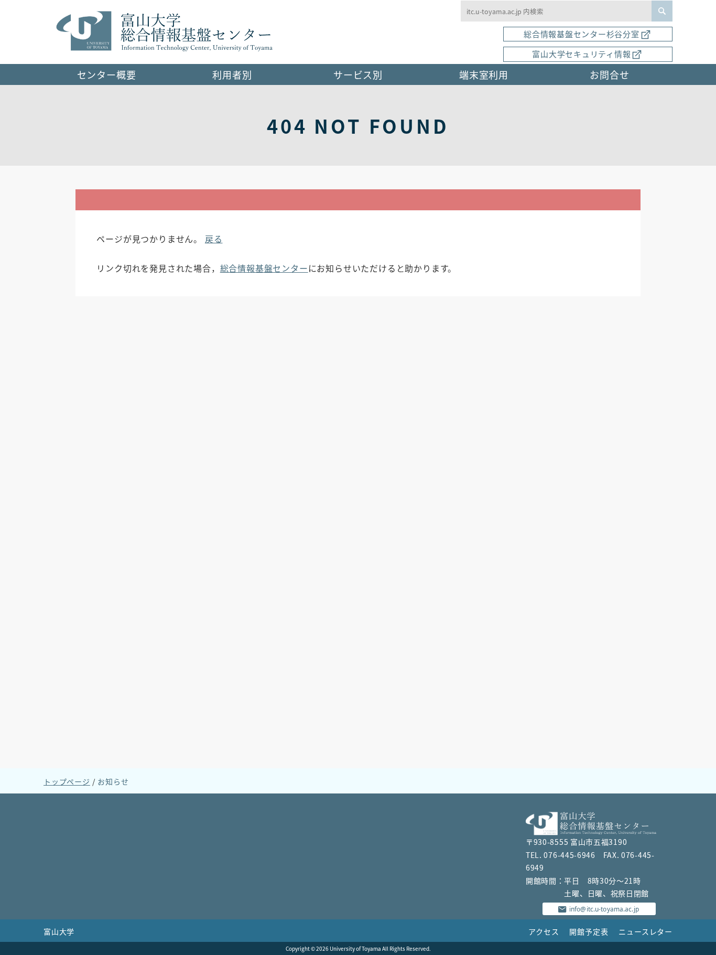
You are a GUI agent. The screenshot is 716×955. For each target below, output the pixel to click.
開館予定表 (588, 931)
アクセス (543, 931)
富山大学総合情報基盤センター (169, 32)
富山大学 (59, 931)
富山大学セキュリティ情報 (581, 53)
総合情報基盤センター (264, 268)
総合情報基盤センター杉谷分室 (581, 33)
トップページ (67, 781)
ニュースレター (645, 931)
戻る (214, 238)
